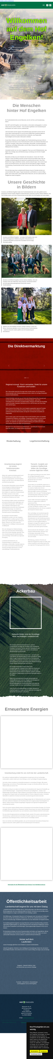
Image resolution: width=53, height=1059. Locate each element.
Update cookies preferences (7, 0)
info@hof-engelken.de (28, 984)
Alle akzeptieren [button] (35, 1051)
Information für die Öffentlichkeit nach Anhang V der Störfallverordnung (26, 851)
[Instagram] (50, 5)
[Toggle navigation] (43, 5)
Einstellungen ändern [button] (36, 1054)
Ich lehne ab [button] (44, 1051)
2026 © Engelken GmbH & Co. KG (9, 988)
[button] (9, 366)
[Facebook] (47, 5)
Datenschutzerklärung (26, 988)
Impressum (49, 988)
